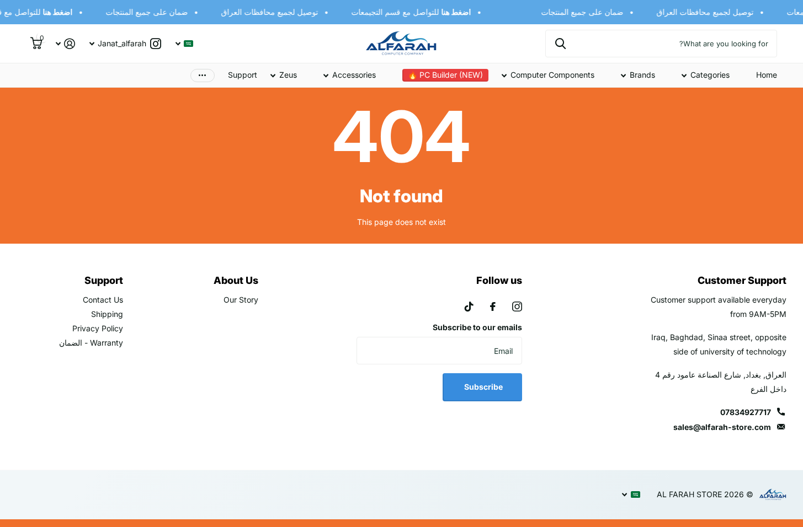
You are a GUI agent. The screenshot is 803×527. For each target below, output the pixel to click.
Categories (710, 74)
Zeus (288, 74)
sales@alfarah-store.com (722, 427)
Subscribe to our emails (477, 327)
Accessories (354, 74)
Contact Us (103, 299)
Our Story (241, 299)
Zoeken (560, 43)
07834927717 (745, 412)
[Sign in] (65, 43)
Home (766, 74)
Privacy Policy (97, 328)
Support (242, 74)
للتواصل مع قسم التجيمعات (414, 12)
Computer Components (552, 74)
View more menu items (202, 75)
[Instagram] (517, 306)
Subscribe (482, 386)
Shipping (107, 314)
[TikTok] (469, 306)
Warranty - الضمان (91, 342)
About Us (236, 280)
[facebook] (493, 306)
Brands (642, 74)
